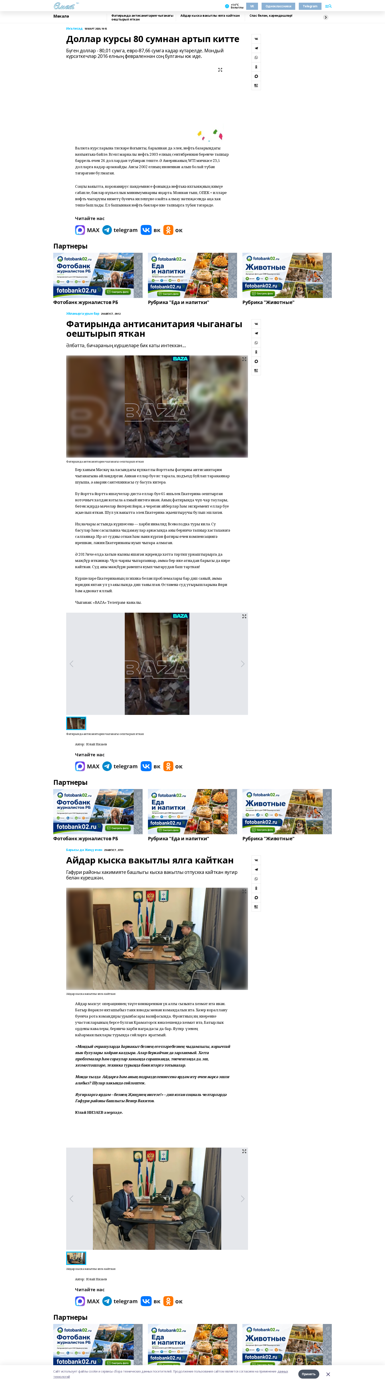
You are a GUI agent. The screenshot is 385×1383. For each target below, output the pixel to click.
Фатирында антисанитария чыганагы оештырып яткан (142, 17)
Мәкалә (61, 16)
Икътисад (74, 29)
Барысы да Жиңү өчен (84, 850)
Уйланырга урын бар (82, 314)
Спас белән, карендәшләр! (271, 16)
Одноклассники (278, 6)
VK (252, 6)
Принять (309, 1374)
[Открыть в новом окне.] (87, 230)
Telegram (310, 6)
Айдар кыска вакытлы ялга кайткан (210, 16)
